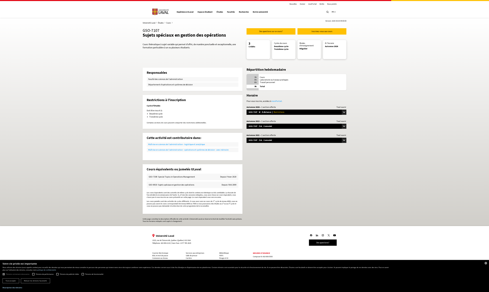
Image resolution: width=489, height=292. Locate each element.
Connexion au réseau (160, 258)
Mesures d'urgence (261, 253)
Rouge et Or (223, 258)
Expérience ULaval (185, 12)
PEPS (221, 255)
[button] (12, 287)
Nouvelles (293, 4)
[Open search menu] (327, 12)
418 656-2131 (166, 243)
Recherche (244, 12)
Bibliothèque (224, 253)
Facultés (231, 12)
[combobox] (486, 263)
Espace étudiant (205, 12)
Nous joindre (332, 4)
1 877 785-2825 (185, 243)
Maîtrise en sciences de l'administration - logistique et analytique (176, 144)
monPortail (312, 4)
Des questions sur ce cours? (271, 31)
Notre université (260, 12)
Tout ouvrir (341, 107)
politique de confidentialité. (46, 270)
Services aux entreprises (195, 253)
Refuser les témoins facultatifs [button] (35, 281)
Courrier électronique (160, 253)
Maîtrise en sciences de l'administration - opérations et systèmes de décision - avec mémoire (188, 149)
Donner (302, 4)
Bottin (322, 4)
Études (220, 12)
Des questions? (322, 242)
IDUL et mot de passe (160, 255)
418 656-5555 (268, 256)
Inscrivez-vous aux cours (321, 31)
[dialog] (244, 276)
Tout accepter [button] (11, 281)
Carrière (189, 258)
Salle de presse (191, 255)
